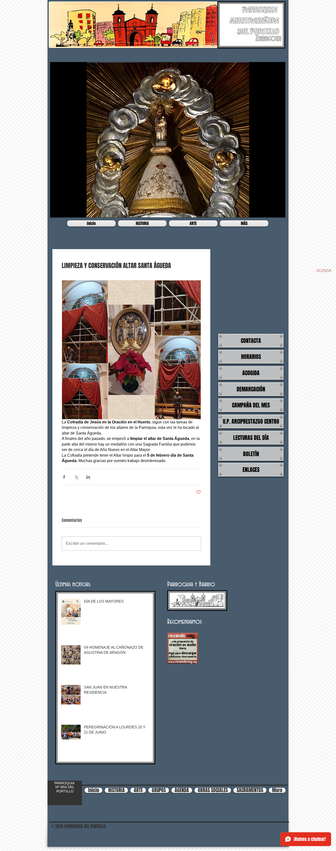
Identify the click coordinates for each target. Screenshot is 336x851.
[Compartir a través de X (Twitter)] (76, 477)
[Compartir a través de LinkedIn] (88, 477)
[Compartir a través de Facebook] (64, 477)
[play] (277, 210)
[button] (167, 139)
